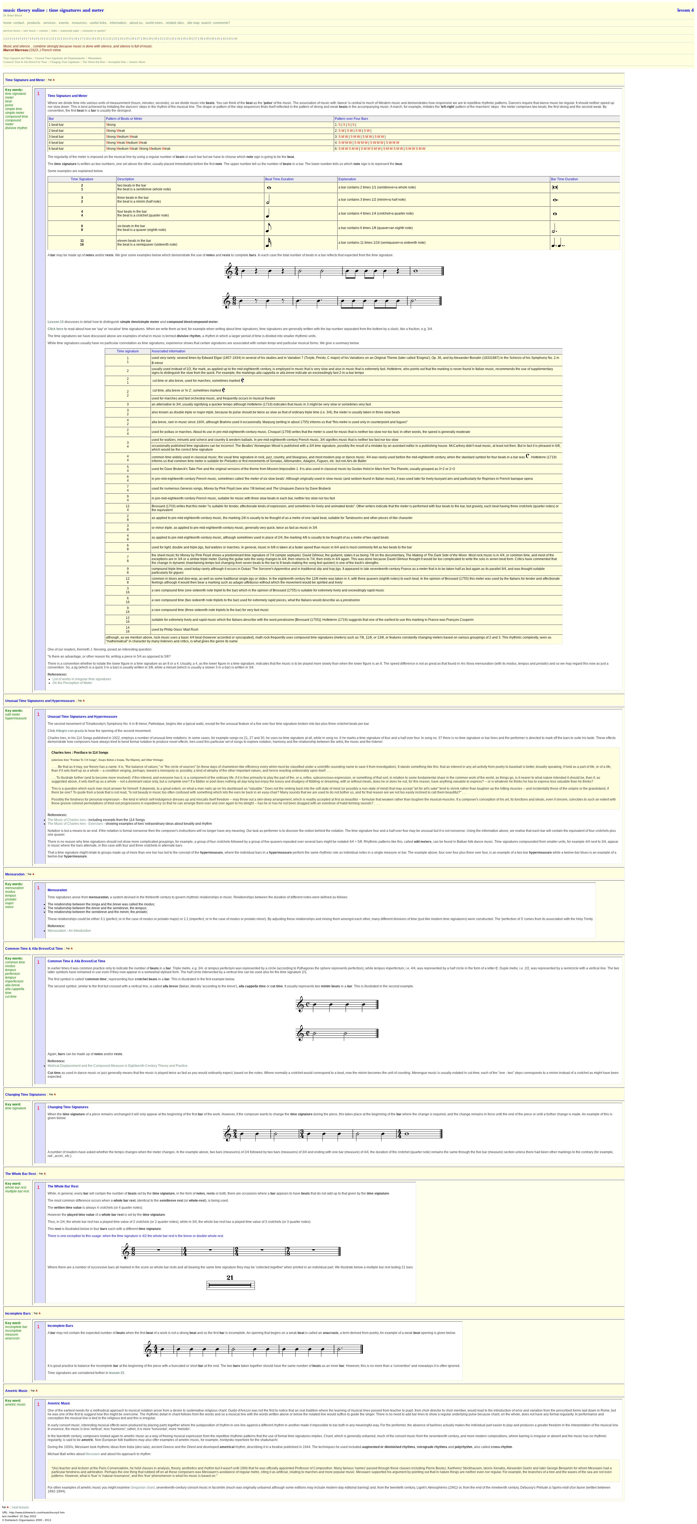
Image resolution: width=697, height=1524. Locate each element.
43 (230, 38)
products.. (34, 23)
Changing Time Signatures (65, 61)
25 (127, 38)
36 (190, 38)
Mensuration (95, 58)
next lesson (29, 30)
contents (43, 30)
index (54, 30)
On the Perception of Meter (72, 683)
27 (138, 38)
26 (132, 38)
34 (178, 38)
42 (224, 38)
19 (92, 38)
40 (213, 38)
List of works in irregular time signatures (82, 679)
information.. (119, 23)
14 (64, 38)
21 (104, 38)
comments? (221, 23)
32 (167, 38)
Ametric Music (137, 61)
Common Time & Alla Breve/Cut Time (25, 61)
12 (52, 38)
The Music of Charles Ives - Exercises (75, 824)
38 (201, 38)
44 (235, 38)
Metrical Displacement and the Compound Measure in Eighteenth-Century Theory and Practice (118, 1066)
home (7, 23)
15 (70, 38)
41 (218, 38)
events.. (64, 23)
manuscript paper (69, 30)
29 (150, 38)
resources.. (80, 23)
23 (115, 38)
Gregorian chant (143, 1487)
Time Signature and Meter (17, 58)
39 (207, 38)
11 (47, 38)
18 (87, 38)
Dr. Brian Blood (12, 15)
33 (173, 38)
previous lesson (11, 30)
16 (75, 38)
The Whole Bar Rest (94, 61)
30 (155, 38)
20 (98, 38)
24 (121, 38)
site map (193, 23)
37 (195, 38)
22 (110, 38)
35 (184, 38)
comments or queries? (94, 30)
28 (144, 38)
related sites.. (175, 23)
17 (81, 38)
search (206, 23)
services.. (50, 23)
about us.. (137, 23)
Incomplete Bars (117, 61)
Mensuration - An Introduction (69, 931)
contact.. (19, 23)
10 (41, 38)
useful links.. (99, 23)
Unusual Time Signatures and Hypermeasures (60, 58)
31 (161, 38)
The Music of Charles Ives (67, 820)
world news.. (155, 23)
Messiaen (92, 1454)
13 (58, 38)
